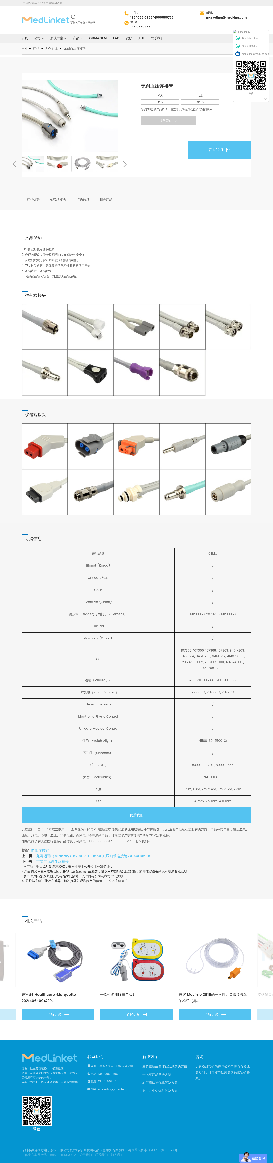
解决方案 (56, 38)
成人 (160, 96)
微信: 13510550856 (103, 1081)
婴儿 (160, 102)
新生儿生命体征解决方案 (160, 1091)
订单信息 (165, 120)
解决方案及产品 (36, 1155)
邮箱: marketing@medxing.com (112, 1089)
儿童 (200, 96)
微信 (37, 1129)
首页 (25, 38)
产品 (36, 48)
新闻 (141, 38)
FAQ (116, 38)
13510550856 (140, 27)
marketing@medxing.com (226, 17)
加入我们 (117, 1155)
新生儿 (200, 102)
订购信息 (82, 199)
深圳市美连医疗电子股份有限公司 (112, 1066)
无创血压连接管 (75, 48)
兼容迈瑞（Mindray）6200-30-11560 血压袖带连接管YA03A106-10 (94, 856)
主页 (25, 48)
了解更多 (54, 1015)
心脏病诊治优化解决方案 (160, 1082)
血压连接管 (40, 850)
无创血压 (51, 48)
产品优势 (33, 199)
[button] (125, 164)
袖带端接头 (58, 199)
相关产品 (106, 199)
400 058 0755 (249, 46)
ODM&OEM (98, 38)
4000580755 (164, 17)
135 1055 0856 (141, 17)
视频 (129, 38)
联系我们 (157, 38)
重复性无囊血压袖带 (52, 861)
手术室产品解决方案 (156, 1074)
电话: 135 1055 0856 (104, 1074)
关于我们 (85, 1155)
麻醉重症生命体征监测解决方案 (164, 1066)
